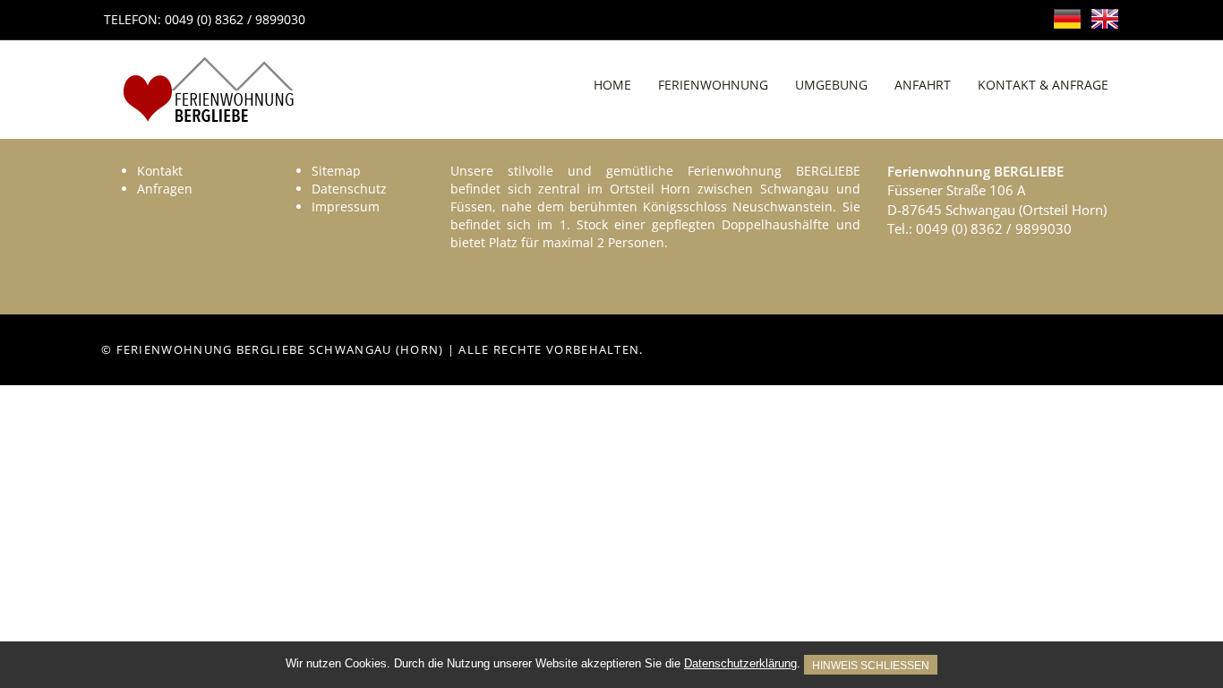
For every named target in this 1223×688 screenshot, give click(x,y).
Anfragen (164, 188)
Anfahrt (922, 84)
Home (612, 84)
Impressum (346, 206)
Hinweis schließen (870, 665)
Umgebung (831, 84)
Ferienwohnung (713, 84)
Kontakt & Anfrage (1043, 84)
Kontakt (160, 170)
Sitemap (336, 170)
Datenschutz (349, 188)
